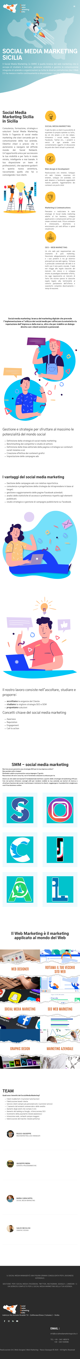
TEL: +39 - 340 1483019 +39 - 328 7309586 (59, 1341)
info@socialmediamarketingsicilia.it (64, 1334)
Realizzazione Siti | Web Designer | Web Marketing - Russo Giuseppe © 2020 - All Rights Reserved (37, 1350)
